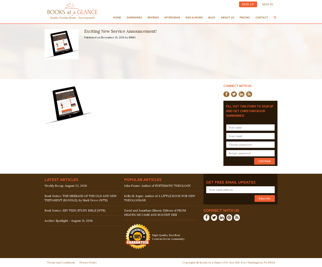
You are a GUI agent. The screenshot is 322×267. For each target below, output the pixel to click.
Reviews (153, 17)
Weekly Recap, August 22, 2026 (66, 185)
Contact (261, 17)
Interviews (172, 17)
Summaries (134, 17)
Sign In (267, 4)
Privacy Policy (88, 262)
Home (117, 17)
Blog (211, 17)
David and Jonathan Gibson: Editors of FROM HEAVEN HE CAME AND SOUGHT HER (155, 213)
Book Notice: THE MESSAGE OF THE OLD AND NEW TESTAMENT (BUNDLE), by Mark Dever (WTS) (81, 198)
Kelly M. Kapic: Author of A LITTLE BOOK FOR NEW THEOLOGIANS (159, 198)
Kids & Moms (194, 17)
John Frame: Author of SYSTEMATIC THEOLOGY (157, 185)
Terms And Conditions (61, 262)
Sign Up (248, 4)
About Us (227, 17)
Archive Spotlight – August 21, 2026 (69, 220)
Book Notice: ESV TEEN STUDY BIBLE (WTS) (75, 210)
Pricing (245, 17)
